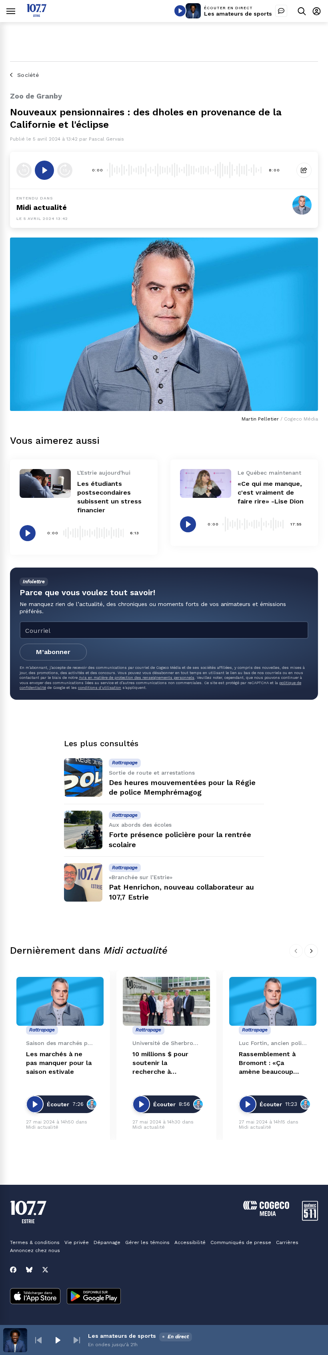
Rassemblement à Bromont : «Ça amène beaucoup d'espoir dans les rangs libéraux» (267, 1063)
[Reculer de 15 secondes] (24, 170)
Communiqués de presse (240, 1242)
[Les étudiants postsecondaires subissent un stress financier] (45, 483)
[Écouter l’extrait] (44, 170)
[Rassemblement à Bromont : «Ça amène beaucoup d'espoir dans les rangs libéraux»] (272, 1001)
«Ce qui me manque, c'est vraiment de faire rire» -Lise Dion (271, 492)
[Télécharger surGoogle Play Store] (94, 1297)
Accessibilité (190, 1242)
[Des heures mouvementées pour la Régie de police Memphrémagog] (83, 777)
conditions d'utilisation (99, 687)
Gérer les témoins (147, 1242)
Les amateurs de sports (238, 13)
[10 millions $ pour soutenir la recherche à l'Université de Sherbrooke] (166, 1001)
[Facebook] (13, 1269)
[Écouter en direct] (180, 10)
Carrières (287, 1242)
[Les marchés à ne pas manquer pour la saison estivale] (60, 1001)
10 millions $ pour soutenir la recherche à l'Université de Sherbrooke (160, 1063)
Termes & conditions (35, 1242)
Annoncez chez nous (35, 1250)
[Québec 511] (310, 1218)
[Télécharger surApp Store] (35, 1297)
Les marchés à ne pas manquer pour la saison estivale (59, 1062)
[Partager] (304, 170)
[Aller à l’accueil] (37, 14)
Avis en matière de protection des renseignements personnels (136, 677)
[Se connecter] (317, 11)
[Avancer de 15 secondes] (64, 170)
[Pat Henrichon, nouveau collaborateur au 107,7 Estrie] (83, 882)
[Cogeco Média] (266, 1214)
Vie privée (76, 1242)
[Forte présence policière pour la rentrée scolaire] (83, 830)
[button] (38, 1340)
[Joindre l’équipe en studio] (281, 11)
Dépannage (107, 1242)
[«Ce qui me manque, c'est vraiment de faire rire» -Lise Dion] (205, 483)
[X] (45, 1269)
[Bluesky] (29, 1269)
